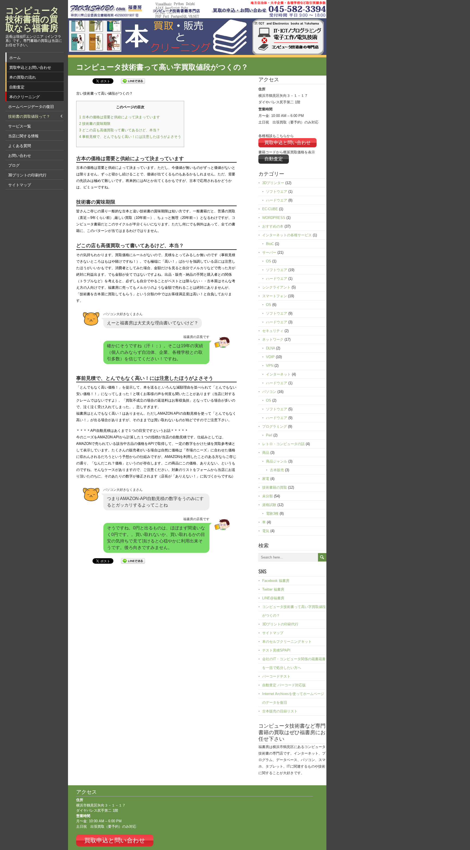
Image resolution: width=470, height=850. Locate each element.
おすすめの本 (272, 226)
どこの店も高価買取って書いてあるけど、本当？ (119, 130)
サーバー (269, 252)
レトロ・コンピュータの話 (283, 444)
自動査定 (16, 86)
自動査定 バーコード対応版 (284, 685)
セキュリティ (272, 331)
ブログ (14, 165)
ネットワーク (272, 339)
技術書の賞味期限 (94, 124)
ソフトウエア (276, 192)
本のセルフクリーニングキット (287, 642)
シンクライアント (276, 287)
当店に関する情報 (23, 135)
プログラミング (274, 426)
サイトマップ (19, 184)
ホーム (15, 57)
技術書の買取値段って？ (29, 116)
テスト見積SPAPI (276, 650)
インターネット (278, 374)
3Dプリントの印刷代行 (27, 175)
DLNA (270, 348)
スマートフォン (274, 296)
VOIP (270, 357)
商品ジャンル (276, 461)
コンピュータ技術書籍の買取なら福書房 (32, 18)
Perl (269, 435)
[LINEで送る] (133, 80)
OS (268, 261)
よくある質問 (19, 145)
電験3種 (272, 513)
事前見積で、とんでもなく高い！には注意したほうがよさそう (130, 137)
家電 (265, 479)
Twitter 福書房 (273, 589)
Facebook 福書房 (275, 581)
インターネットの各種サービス (287, 235)
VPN (269, 366)
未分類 (267, 496)
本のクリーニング (24, 96)
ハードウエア (276, 200)
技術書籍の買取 (274, 487)
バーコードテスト (276, 676)
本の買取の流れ (22, 77)
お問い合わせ (19, 155)
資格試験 (269, 505)
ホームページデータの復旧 (31, 106)
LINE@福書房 (273, 598)
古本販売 (277, 470)
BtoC (270, 244)
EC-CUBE (270, 209)
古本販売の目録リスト (280, 711)
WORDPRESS (273, 218)
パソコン (269, 392)
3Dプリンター (273, 183)
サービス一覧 (19, 126)
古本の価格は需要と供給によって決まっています (119, 117)
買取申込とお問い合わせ (30, 67)
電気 (265, 531)
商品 (265, 453)
